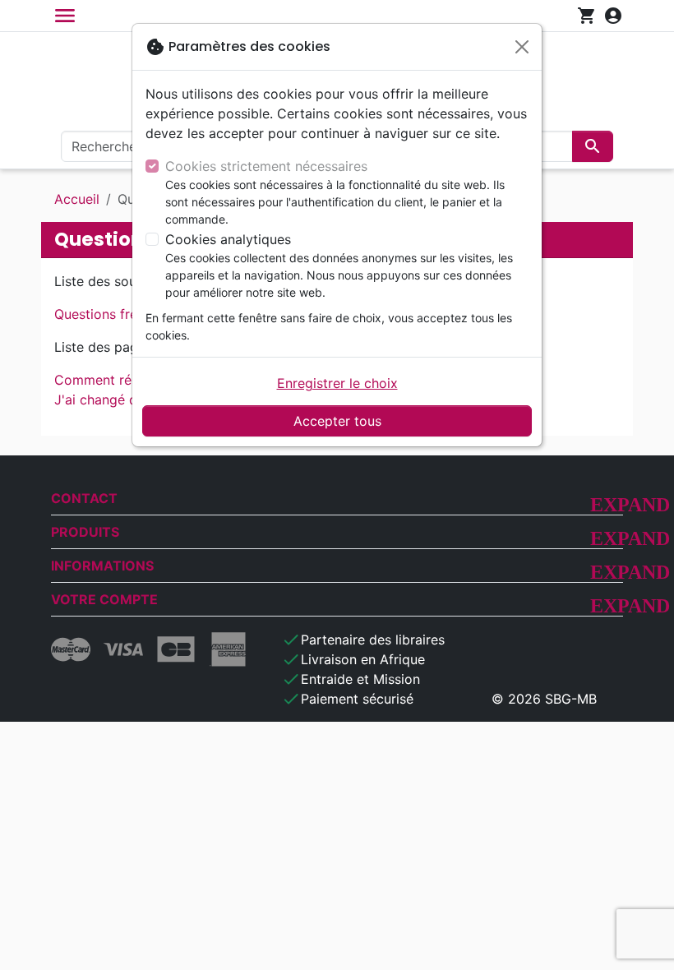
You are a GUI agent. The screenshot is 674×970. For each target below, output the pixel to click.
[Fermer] (522, 47)
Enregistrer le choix (337, 383)
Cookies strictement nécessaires (266, 166)
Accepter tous (337, 421)
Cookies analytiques (228, 239)
